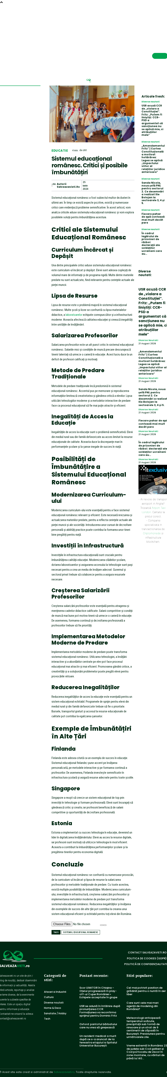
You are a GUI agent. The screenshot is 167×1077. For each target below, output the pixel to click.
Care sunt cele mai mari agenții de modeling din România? (142, 1006)
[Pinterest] (111, 185)
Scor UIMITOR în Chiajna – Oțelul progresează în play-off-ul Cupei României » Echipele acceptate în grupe (98, 992)
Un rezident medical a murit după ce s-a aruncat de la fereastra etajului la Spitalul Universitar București (98, 1040)
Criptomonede (152, 533)
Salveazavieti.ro (64, 1072)
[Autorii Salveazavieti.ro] (52, 185)
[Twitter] (102, 185)
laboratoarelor (74, 315)
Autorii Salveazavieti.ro (68, 186)
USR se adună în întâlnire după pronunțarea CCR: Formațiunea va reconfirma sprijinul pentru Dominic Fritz (99, 1011)
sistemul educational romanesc (80, 932)
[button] (155, 15)
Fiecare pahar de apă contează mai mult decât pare (153, 218)
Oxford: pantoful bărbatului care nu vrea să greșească (98, 1025)
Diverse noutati (150, 102)
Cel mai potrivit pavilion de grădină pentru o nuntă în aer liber (146, 991)
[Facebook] (92, 185)
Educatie (60, 150)
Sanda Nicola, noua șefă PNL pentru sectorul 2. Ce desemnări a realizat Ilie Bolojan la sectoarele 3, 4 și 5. (153, 193)
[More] (130, 185)
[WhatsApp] (120, 185)
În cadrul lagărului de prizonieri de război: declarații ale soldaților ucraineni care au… (152, 243)
